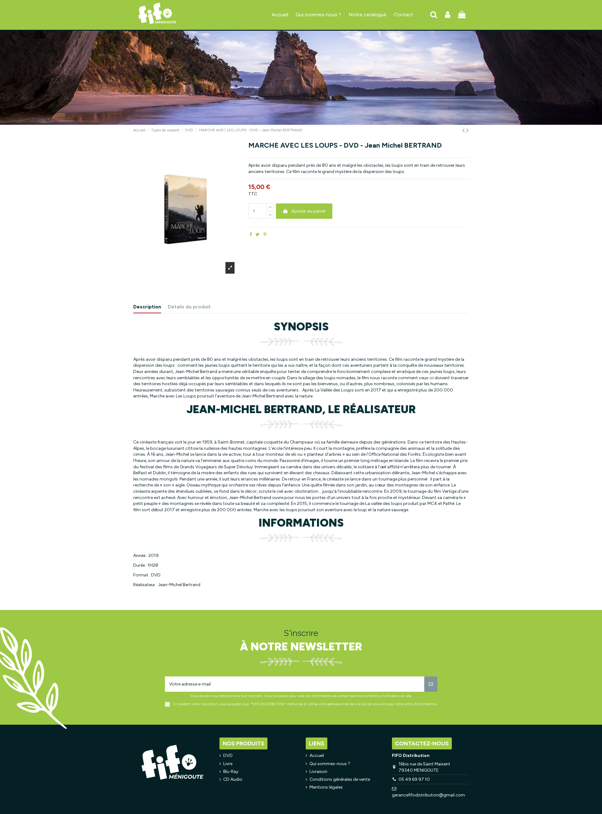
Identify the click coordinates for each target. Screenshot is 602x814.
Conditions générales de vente (339, 779)
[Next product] (467, 130)
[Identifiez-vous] (447, 15)
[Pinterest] (265, 234)
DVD (228, 755)
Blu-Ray (230, 771)
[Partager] (251, 234)
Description (147, 307)
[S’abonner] (430, 684)
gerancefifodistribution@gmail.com (428, 795)
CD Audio (232, 779)
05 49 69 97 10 (414, 779)
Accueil (316, 755)
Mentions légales (326, 787)
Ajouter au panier (308, 211)
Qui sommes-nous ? (329, 763)
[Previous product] (464, 130)
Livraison (318, 771)
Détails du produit (189, 307)
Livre (227, 763)
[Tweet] (258, 234)
